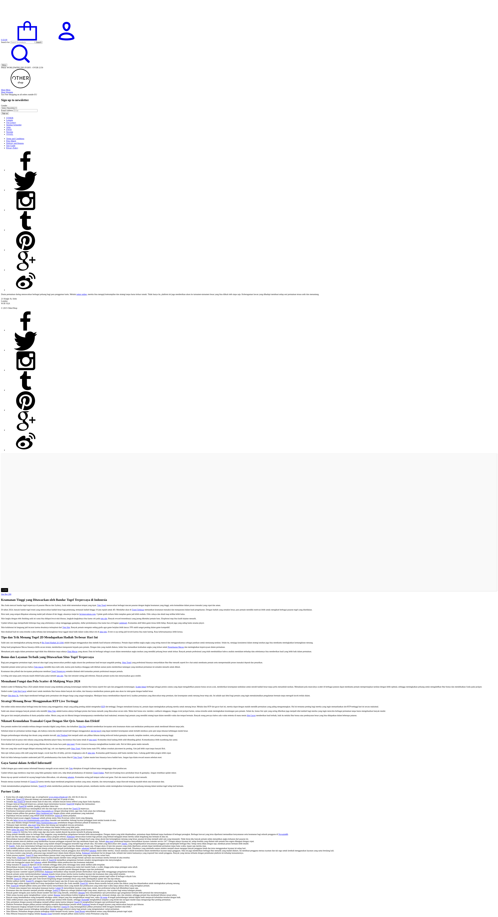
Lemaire (9, 120)
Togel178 (34, 782)
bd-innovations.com (87, 614)
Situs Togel (126, 662)
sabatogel (85, 848)
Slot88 (36, 827)
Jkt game (103, 897)
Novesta (9, 132)
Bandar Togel (46, 914)
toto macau (42, 839)
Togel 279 (20, 799)
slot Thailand (62, 735)
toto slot (104, 618)
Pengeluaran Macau (176, 647)
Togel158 (70, 804)
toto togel (93, 740)
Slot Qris (82, 726)
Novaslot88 (283, 834)
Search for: (5, 42)
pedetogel (123, 623)
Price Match (11, 141)
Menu (4, 65)
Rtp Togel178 (19, 801)
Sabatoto (92, 851)
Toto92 (124, 844)
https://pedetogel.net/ (44, 813)
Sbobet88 (85, 900)
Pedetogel (35, 818)
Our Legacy (11, 122)
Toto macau (39, 667)
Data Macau (72, 651)
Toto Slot (66, 627)
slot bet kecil (96, 731)
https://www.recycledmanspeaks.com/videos (31, 820)
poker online (82, 294)
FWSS (9, 129)
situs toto (103, 632)
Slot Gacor (251, 715)
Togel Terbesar (138, 610)
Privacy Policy (12, 148)
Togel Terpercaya (58, 671)
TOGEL (9, 134)
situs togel (32, 825)
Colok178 (16, 832)
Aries (8, 127)
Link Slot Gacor (19, 691)
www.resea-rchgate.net (58, 797)
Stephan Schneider (14, 125)
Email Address (7, 110)
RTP (103, 707)
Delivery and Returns (15, 143)
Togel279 (17, 879)
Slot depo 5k (13, 695)
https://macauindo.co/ (45, 811)
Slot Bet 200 (6, 594)
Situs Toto (52, 711)
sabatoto (70, 777)
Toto (71, 768)
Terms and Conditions (15, 139)
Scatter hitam (141, 687)
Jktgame (81, 893)
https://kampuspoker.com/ (46, 823)
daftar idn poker (17, 830)
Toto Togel (101, 605)
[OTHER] (20, 20)
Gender (4, 105)
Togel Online (98, 773)
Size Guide (10, 146)
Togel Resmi (80, 911)
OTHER (9, 118)
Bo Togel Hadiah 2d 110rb (53, 643)
